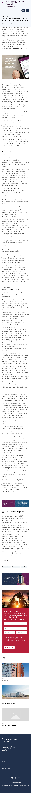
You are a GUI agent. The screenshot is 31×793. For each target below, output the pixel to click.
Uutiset (3, 761)
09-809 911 (4, 750)
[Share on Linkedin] (14, 560)
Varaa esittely (9, 647)
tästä (23, 640)
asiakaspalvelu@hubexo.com (9, 749)
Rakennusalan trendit (7, 758)
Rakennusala (5, 765)
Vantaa (24, 566)
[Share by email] (17, 560)
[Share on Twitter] (5, 560)
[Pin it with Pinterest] (11, 560)
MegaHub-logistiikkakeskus (10, 725)
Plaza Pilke (5, 680)
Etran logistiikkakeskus (9, 703)
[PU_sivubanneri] (15, 79)
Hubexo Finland (6, 768)
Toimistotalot (16, 566)
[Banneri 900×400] (15, 585)
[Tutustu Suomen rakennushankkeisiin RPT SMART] (15, 507)
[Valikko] (27, 10)
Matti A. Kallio (6, 566)
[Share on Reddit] (8, 560)
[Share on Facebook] (2, 560)
